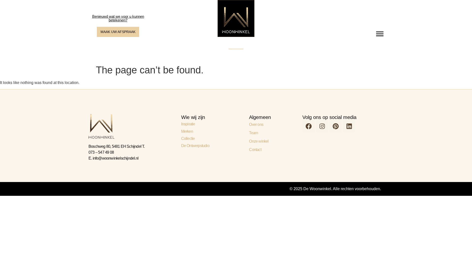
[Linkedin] (349, 126)
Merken (187, 131)
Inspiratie (188, 124)
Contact (255, 150)
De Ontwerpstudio (195, 146)
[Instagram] (322, 126)
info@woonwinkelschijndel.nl (115, 158)
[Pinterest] (335, 126)
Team (253, 133)
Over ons (256, 124)
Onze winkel (258, 141)
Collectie (188, 138)
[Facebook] (308, 126)
